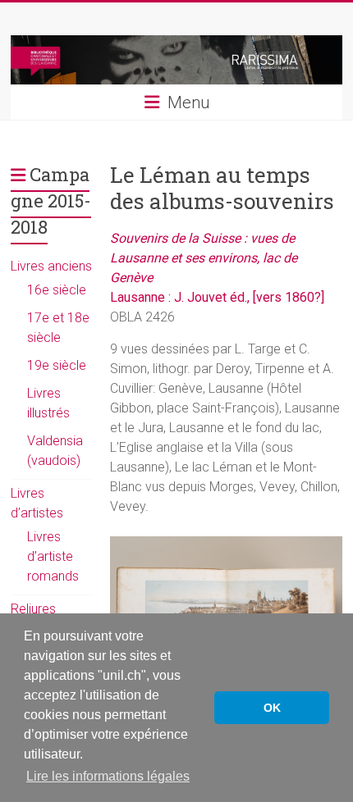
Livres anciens (51, 266)
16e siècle (56, 290)
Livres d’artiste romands (53, 556)
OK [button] (272, 707)
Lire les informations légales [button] (108, 776)
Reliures (33, 609)
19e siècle (56, 365)
